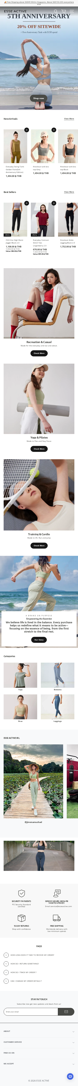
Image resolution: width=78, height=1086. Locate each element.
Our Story (39, 640)
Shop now (38, 98)
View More (69, 118)
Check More (39, 353)
